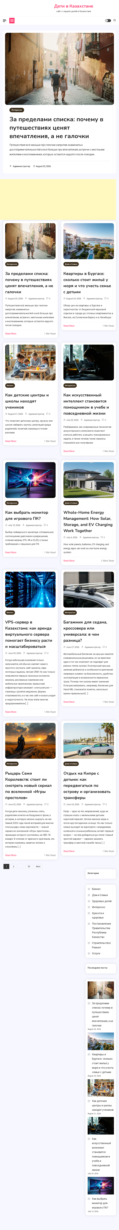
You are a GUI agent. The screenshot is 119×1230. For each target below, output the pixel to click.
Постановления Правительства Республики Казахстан (101, 930)
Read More (10, 333)
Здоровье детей (102, 901)
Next (38, 866)
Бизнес (10, 385)
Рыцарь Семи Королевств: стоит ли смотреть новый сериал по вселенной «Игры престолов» (28, 786)
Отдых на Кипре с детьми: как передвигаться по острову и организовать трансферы (86, 786)
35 (29, 866)
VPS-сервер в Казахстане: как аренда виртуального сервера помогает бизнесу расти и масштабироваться (28, 634)
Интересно (16, 110)
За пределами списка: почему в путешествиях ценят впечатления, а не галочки (56, 127)
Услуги (96, 953)
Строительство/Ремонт (101, 945)
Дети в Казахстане (73, 6)
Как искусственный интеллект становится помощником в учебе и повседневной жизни (101, 1154)
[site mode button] (108, 20)
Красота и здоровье (98, 915)
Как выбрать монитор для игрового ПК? (100, 1203)
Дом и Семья (71, 264)
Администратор (21, 166)
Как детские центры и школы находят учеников (27, 401)
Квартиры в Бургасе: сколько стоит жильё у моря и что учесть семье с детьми (103, 1063)
